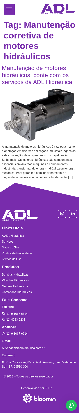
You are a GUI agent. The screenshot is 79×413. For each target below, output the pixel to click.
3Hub (48, 388)
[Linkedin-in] (73, 214)
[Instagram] (62, 214)
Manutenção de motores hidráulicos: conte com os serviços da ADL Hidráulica (37, 75)
